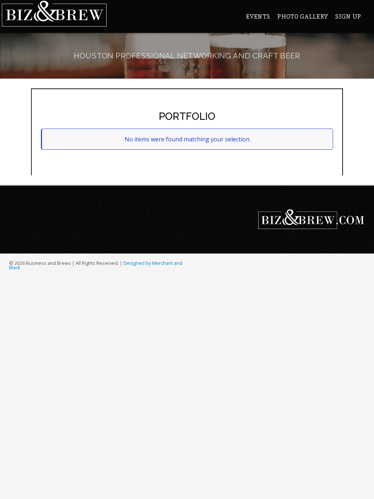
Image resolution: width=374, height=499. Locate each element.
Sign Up (348, 16)
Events (258, 16)
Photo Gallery (302, 16)
